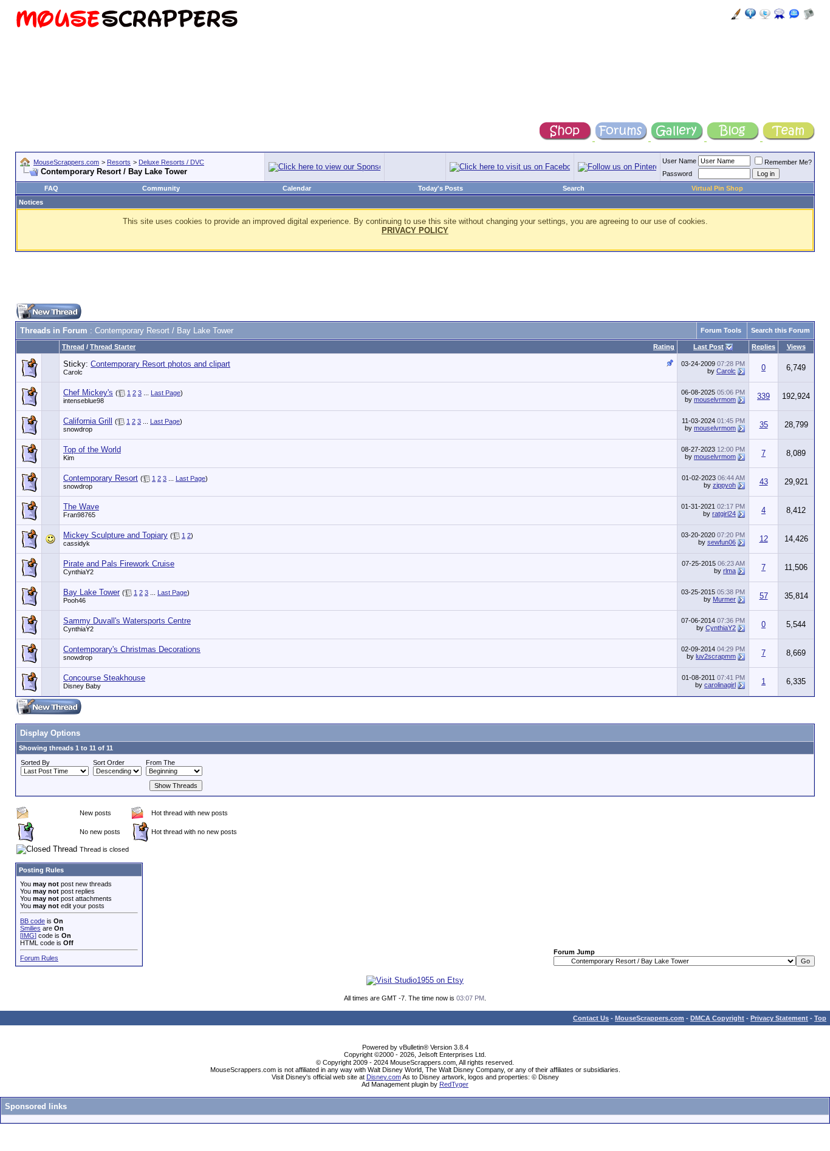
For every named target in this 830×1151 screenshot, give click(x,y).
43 (764, 481)
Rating (663, 346)
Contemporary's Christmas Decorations (132, 649)
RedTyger (453, 1084)
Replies (763, 346)
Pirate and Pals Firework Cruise (118, 563)
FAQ (51, 188)
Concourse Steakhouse (104, 677)
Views (796, 346)
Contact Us (591, 1018)
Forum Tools (721, 330)
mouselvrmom (715, 399)
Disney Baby (82, 686)
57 (764, 595)
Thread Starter (112, 346)
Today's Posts (440, 188)
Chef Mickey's (88, 392)
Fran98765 (79, 514)
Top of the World (92, 449)
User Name (679, 161)
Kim (68, 457)
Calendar (297, 188)
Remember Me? (788, 162)
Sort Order (109, 762)
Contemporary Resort (100, 478)
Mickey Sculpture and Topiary (115, 535)
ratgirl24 (724, 513)
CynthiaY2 (78, 572)
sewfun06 (721, 542)
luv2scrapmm (716, 656)
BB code (32, 921)
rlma (729, 570)
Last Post (708, 346)
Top (820, 1018)
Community (161, 188)
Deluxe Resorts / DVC (171, 162)
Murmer (724, 599)
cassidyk (76, 543)
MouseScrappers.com (66, 162)
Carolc (73, 372)
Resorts (119, 162)
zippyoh (724, 485)
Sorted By (35, 762)
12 (764, 538)
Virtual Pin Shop (717, 188)
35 (764, 424)
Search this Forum (780, 330)
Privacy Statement (779, 1018)
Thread (73, 346)
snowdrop (77, 429)
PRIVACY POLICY (415, 230)
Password (677, 173)
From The (160, 762)
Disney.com (383, 1077)
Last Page (165, 392)
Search (574, 188)
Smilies (30, 928)
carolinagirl (720, 684)
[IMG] (28, 935)
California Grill (87, 421)
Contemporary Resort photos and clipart (160, 363)
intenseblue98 (83, 400)
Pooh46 (74, 600)
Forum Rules (39, 958)
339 (763, 396)
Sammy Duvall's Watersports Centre (127, 620)
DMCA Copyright (717, 1018)
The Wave (81, 506)
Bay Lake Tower (91, 592)
